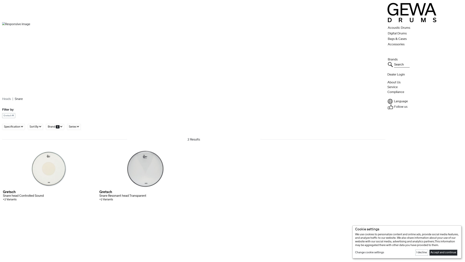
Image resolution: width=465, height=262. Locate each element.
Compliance (395, 92)
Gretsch (7, 115)
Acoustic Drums (399, 27)
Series (73, 127)
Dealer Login (396, 74)
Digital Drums (397, 33)
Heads (6, 99)
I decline (422, 252)
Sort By (34, 127)
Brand (53, 127)
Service (392, 87)
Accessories (396, 44)
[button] (425, 101)
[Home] (411, 12)
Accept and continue (443, 252)
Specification (12, 127)
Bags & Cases (397, 38)
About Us (394, 82)
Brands (393, 59)
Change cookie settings (369, 252)
